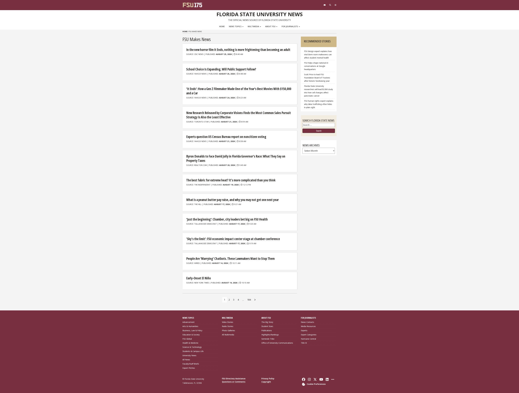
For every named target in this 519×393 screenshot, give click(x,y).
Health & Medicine (190, 343)
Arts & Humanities (190, 326)
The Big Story (267, 322)
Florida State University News (260, 14)
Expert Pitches (188, 368)
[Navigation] (335, 5)
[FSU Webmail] (324, 5)
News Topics (235, 26)
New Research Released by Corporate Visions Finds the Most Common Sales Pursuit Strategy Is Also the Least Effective (238, 115)
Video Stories (227, 322)
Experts (304, 330)
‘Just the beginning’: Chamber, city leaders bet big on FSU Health (227, 219)
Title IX (304, 343)
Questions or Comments (233, 381)
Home (222, 26)
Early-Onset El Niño (198, 278)
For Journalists (290, 26)
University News (189, 355)
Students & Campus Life (193, 351)
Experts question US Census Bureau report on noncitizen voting (226, 136)
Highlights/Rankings (270, 334)
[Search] (330, 5)
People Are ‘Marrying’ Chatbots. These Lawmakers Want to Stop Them (230, 258)
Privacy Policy (267, 378)
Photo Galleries (228, 330)
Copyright (266, 381)
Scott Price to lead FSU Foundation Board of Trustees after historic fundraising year (317, 77)
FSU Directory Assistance (233, 378)
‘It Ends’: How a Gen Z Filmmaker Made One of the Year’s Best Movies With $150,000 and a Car (238, 91)
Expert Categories (308, 334)
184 (249, 299)
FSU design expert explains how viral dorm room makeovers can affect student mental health (318, 54)
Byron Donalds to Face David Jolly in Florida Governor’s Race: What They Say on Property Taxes (235, 158)
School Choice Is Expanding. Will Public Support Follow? (221, 69)
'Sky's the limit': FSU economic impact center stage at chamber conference (233, 239)
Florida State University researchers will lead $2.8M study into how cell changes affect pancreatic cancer (318, 91)
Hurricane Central (308, 339)
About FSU (270, 26)
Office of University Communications (277, 343)
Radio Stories (227, 326)
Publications (266, 330)
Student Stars (267, 326)
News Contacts (307, 322)
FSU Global (187, 339)
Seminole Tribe (267, 339)
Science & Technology (192, 347)
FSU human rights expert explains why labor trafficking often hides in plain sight (318, 104)
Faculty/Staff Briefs (190, 363)
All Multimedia (228, 334)
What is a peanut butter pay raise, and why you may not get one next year (232, 199)
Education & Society (191, 334)
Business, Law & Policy (192, 330)
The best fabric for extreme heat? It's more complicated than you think (230, 180)
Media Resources (308, 326)
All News (186, 359)
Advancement (188, 322)
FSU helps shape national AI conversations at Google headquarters (316, 66)
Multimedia (254, 26)
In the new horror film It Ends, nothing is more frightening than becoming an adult (238, 49)
